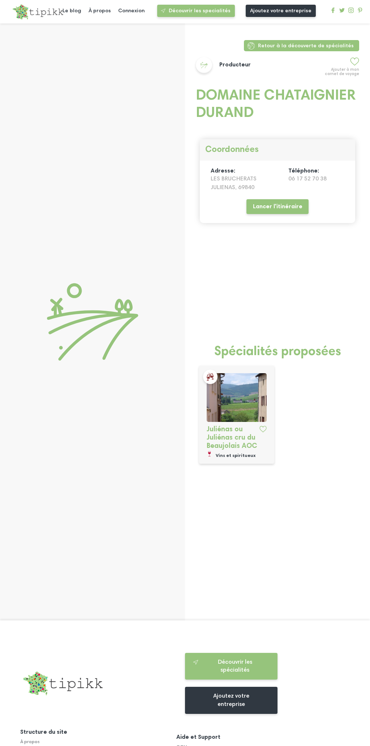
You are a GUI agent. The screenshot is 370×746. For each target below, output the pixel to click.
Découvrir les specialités (200, 11)
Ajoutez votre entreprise (280, 11)
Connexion (131, 11)
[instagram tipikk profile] (351, 12)
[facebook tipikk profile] (333, 12)
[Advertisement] (277, 288)
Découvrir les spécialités (235, 666)
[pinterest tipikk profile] (360, 12)
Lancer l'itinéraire (277, 207)
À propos (100, 11)
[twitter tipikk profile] (342, 12)
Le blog (72, 11)
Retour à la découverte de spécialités (306, 46)
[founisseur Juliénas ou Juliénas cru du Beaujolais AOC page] (237, 397)
